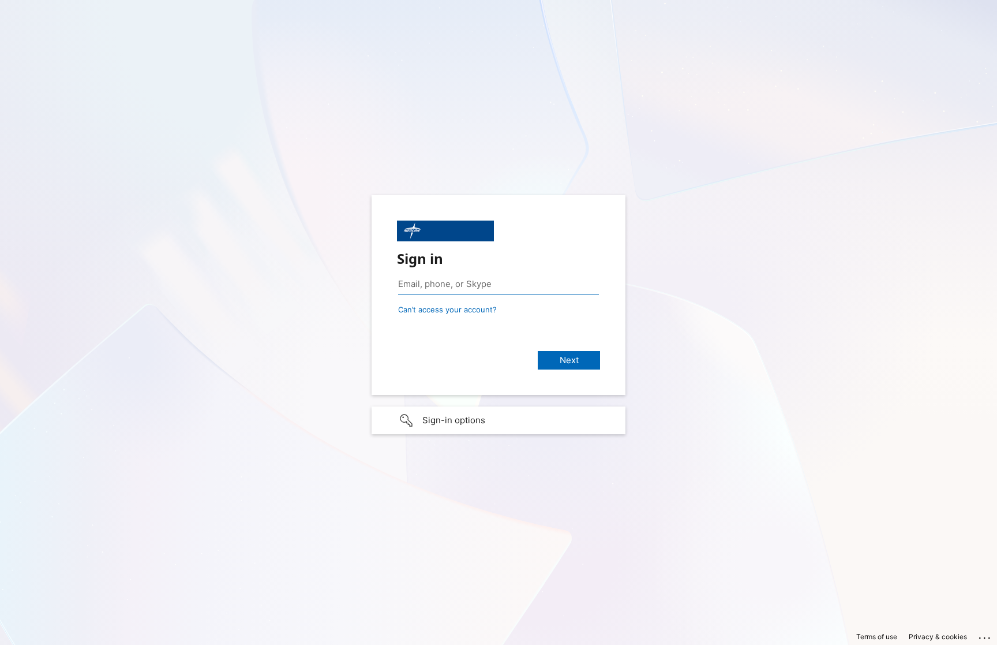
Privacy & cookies (938, 636)
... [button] (985, 635)
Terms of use (876, 636)
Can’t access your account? (447, 309)
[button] (498, 420)
